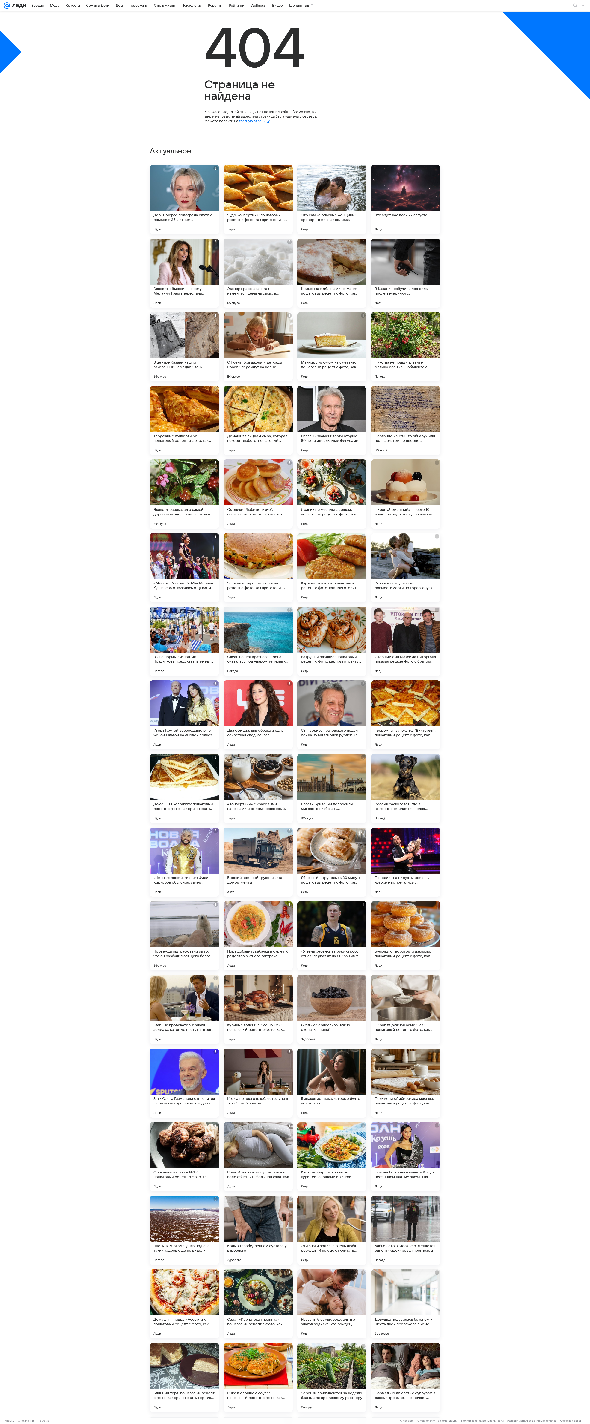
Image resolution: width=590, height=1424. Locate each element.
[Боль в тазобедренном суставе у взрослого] (258, 1230)
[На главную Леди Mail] (18, 5)
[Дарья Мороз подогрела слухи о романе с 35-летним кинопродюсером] (184, 199)
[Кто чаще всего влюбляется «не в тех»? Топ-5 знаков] (258, 1083)
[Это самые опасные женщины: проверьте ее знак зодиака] (331, 199)
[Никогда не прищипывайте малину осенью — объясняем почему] (405, 346)
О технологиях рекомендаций (437, 1420)
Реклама (43, 1420)
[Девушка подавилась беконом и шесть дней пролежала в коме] (405, 1303)
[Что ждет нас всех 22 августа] (405, 199)
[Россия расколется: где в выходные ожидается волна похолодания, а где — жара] (405, 788)
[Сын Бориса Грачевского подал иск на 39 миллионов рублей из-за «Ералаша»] (331, 714)
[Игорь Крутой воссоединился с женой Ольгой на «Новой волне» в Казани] (184, 714)
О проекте (407, 1420)
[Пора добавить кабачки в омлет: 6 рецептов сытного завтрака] (258, 935)
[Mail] (7, 5)
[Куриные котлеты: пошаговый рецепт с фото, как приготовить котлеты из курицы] (331, 567)
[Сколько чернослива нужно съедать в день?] (331, 1009)
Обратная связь (571, 1420)
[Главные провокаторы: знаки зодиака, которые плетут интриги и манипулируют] (184, 1009)
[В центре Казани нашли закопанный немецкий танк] (184, 346)
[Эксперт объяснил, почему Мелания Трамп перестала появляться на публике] (184, 273)
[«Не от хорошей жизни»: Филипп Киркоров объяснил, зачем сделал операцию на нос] (184, 862)
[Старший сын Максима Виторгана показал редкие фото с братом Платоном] (405, 641)
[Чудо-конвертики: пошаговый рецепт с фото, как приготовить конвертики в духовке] (258, 199)
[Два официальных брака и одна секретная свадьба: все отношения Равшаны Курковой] (258, 714)
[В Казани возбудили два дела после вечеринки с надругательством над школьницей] (405, 273)
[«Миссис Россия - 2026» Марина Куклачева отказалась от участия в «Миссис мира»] (184, 567)
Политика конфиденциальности (482, 1420)
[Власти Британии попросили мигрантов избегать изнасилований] (331, 788)
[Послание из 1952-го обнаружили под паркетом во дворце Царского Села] (405, 420)
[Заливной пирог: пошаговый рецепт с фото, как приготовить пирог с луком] (258, 567)
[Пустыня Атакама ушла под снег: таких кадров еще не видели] (184, 1230)
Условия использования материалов (532, 1420)
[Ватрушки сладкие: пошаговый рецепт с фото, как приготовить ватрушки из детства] (331, 641)
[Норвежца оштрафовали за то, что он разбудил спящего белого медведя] (184, 935)
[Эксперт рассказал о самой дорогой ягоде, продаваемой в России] (184, 494)
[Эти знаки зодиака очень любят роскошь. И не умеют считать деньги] (331, 1230)
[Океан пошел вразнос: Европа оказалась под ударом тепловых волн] (258, 641)
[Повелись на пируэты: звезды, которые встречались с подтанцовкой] (405, 862)
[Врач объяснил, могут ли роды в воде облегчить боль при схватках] (258, 1156)
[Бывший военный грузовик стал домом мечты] (258, 862)
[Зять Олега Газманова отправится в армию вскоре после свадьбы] (184, 1083)
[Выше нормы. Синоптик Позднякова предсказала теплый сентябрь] (184, 641)
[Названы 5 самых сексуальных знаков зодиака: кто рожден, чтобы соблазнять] (331, 1303)
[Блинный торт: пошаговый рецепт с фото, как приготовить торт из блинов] (184, 1377)
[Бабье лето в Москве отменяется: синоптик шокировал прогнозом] (405, 1230)
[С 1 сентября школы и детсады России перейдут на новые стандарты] (258, 346)
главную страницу (254, 121)
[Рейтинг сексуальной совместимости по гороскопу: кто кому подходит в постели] (405, 567)
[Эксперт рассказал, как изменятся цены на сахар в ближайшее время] (258, 273)
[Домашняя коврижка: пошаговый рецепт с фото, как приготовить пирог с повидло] (184, 788)
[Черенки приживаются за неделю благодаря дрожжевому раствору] (331, 1377)
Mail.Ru (9, 1420)
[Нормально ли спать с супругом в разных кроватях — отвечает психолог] (405, 1377)
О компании (26, 1420)
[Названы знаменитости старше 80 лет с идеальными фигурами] (331, 420)
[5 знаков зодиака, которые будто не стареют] (331, 1083)
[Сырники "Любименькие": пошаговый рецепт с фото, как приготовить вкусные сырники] (258, 494)
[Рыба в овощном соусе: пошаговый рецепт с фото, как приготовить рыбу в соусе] (258, 1377)
